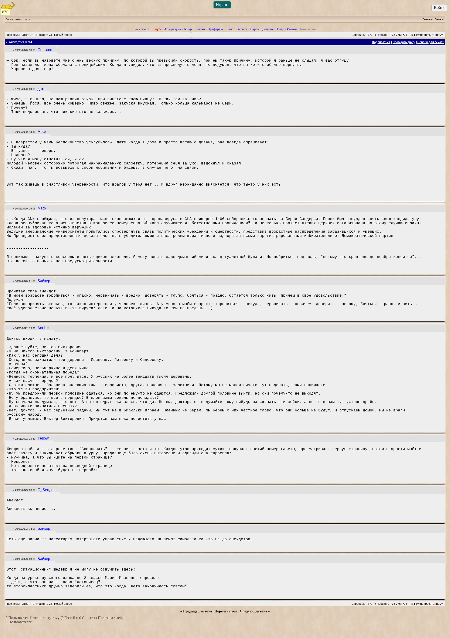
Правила (428, 19)
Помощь (439, 19)
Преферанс (216, 29)
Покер (280, 29)
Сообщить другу (404, 42)
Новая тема (44, 35)
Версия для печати (430, 42)
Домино (267, 29)
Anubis (43, 328)
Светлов (45, 50)
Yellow (43, 438)
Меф (42, 132)
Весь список (142, 29)
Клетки (200, 29)
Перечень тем (225, 611)
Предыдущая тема (197, 611)
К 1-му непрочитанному (427, 35)
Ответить (28, 35)
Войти (439, 8)
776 (398, 35)
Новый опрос (63, 35)
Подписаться (381, 42)
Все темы (13, 35)
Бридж (188, 29)
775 (392, 35)
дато (41, 89)
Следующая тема (253, 611)
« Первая (380, 35)
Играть (222, 5)
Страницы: (359, 35)
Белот (231, 29)
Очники (292, 29)
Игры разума (172, 29)
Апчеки (242, 29)
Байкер (44, 281)
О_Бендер (47, 490)
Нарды (254, 29)
